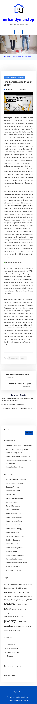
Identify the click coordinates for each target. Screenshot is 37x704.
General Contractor (13, 506)
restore (28, 626)
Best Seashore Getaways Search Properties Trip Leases (17, 451)
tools (18, 630)
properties (18, 616)
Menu (18, 32)
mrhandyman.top (18, 19)
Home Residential (12, 532)
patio (5, 616)
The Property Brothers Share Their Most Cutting (18, 461)
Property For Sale (12, 544)
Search (6, 430)
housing (20, 609)
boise (30, 584)
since (10, 630)
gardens (11, 599)
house (7, 608)
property (10, 621)
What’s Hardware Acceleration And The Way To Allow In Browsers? (17, 399)
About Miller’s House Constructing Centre (16, 408)
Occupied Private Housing (14, 77)
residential (20, 626)
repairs (25, 621)
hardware (10, 604)
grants (24, 600)
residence (9, 626)
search (6, 630)
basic (20, 584)
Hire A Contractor (12, 510)
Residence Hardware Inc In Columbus (19, 446)
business (7, 588)
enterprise (23, 596)
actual (5, 584)
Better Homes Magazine (15, 483)
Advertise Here (12, 648)
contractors (23, 592)
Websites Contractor (13, 570)
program (10, 616)
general (18, 600)
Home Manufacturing (14, 525)
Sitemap (10, 656)
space (23, 358)
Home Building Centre (14, 513)
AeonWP (26, 700)
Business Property (12, 487)
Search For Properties (14, 566)
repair (19, 621)
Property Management (14, 548)
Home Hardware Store (14, 521)
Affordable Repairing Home (16, 479)
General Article (11, 502)
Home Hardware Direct (14, 517)
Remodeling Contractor (14, 559)
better (25, 584)
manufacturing (17, 613)
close (18, 587)
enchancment (15, 596)
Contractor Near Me (13, 491)
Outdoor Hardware (13, 540)
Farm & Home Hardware (14, 498)
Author (10, 89)
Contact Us (11, 645)
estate (29, 596)
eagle (9, 596)
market (24, 613)
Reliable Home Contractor (15, 555)
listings (25, 609)
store (14, 630)
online (28, 613)
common (24, 588)
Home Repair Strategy (14, 529)
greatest (29, 600)
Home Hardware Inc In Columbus (18, 456)
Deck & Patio (10, 495)
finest (6, 600)
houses (14, 609)
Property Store (11, 551)
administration (13, 584)
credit (5, 596)
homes (24, 604)
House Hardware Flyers (14, 467)
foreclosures (13, 358)
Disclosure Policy (13, 652)
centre (13, 588)
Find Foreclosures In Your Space (17, 374)
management (8, 613)
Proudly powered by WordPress (17, 697)
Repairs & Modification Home (16, 563)
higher (19, 604)
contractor (10, 592)
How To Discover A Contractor (12, 404)
